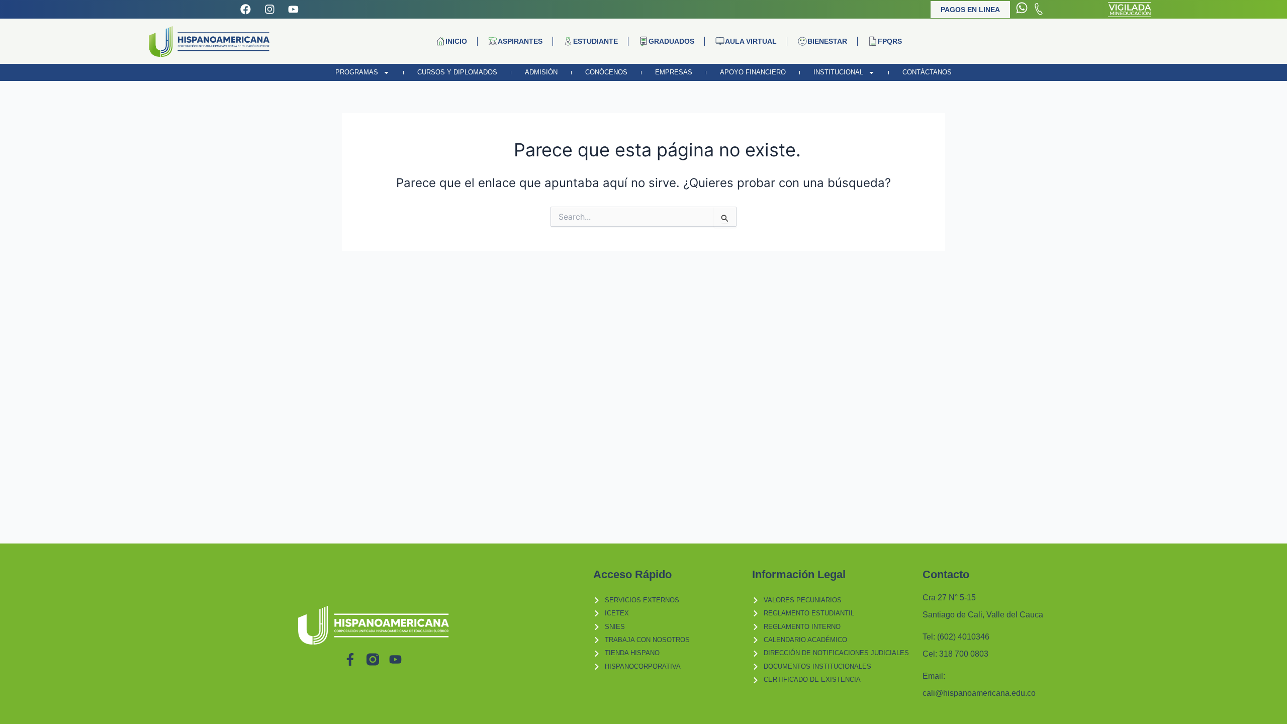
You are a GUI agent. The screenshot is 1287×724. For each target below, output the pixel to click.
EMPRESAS (673, 72)
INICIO (456, 41)
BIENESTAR (827, 41)
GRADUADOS (671, 41)
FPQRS (890, 41)
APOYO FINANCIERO (753, 72)
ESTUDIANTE (595, 41)
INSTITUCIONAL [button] (838, 72)
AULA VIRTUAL (751, 41)
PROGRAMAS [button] (356, 72)
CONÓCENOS (606, 72)
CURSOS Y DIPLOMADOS (457, 72)
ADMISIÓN (541, 72)
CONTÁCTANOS (927, 72)
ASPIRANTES (520, 41)
